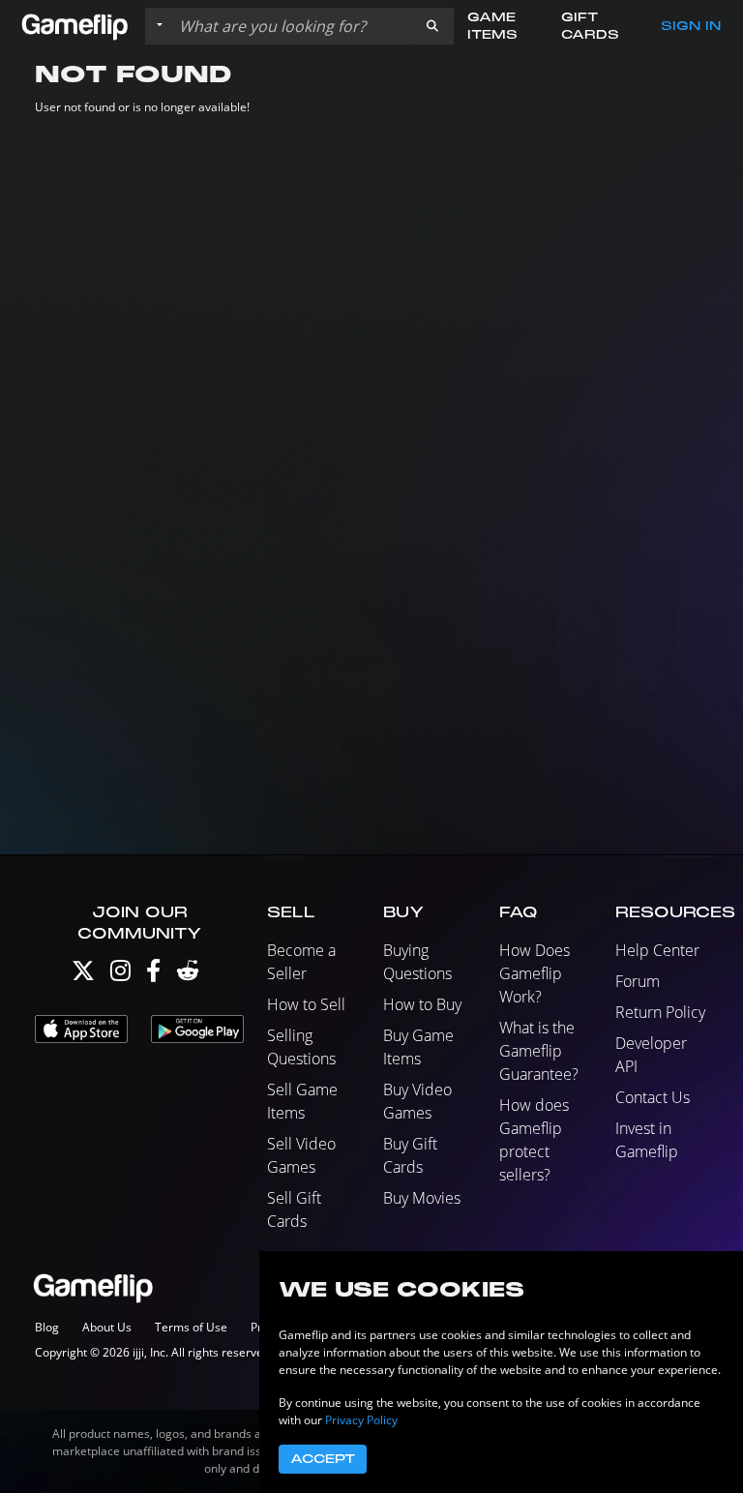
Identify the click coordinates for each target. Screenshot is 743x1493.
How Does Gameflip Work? (534, 973)
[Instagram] (120, 975)
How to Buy (422, 1004)
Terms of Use (191, 1327)
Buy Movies (422, 1198)
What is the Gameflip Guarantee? (539, 1051)
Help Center (657, 950)
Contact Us (652, 1097)
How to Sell (306, 1004)
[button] (432, 26)
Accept (322, 1459)
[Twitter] (83, 975)
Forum (637, 981)
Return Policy (660, 1012)
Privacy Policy (361, 1420)
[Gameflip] (74, 25)
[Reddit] (187, 975)
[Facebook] (153, 975)
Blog (47, 1327)
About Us (107, 1327)
